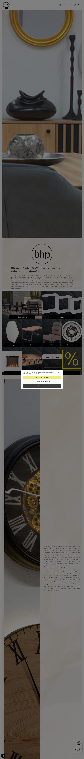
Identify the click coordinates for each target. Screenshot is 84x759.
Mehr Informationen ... (34, 373)
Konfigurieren (42, 385)
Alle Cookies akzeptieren (42, 377)
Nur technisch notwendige (42, 381)
